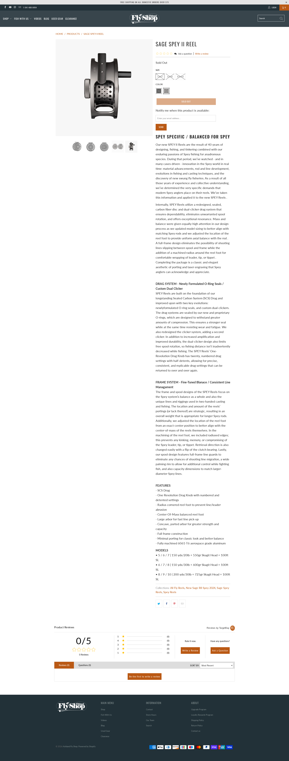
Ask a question (185, 53)
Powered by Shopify (87, 746)
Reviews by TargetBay (218, 628)
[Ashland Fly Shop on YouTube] (10, 7)
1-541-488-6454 (30, 7)
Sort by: (194, 665)
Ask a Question (220, 650)
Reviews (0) (64, 665)
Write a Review (190, 650)
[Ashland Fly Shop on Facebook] (5, 7)
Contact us (195, 731)
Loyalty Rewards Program (202, 715)
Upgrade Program (198, 709)
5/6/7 (160, 76)
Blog (46, 18)
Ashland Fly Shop (70, 746)
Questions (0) (84, 665)
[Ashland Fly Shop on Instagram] (15, 7)
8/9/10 (180, 76)
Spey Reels (169, 592)
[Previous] (61, 87)
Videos (38, 18)
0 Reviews (84, 654)
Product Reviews (64, 627)
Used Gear (57, 18)
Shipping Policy (197, 720)
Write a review (201, 53)
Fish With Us (21, 18)
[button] (164, 53)
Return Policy (197, 725)
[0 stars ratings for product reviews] (83, 650)
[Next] (147, 87)
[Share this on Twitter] (159, 604)
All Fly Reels (177, 587)
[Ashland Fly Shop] (144, 18)
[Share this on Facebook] (166, 604)
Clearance (71, 18)
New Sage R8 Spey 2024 (200, 587)
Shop (6, 18)
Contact (149, 709)
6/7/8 (170, 76)
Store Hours (151, 715)
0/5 (84, 640)
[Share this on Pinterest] (174, 604)
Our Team (150, 720)
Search (149, 725)
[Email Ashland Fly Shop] (19, 7)
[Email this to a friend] (182, 604)
